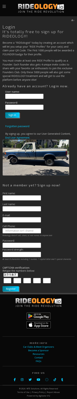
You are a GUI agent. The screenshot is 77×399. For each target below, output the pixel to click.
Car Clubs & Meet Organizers (38, 347)
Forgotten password (17, 126)
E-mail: (6, 215)
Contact (39, 357)
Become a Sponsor (38, 350)
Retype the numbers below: (19, 271)
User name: (12, 91)
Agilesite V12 (44, 396)
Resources (38, 354)
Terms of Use (23, 392)
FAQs (38, 361)
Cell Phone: (9, 226)
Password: (11, 102)
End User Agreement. (17, 137)
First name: (9, 193)
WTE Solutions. (33, 388)
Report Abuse (53, 392)
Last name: (9, 204)
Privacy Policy (38, 392)
